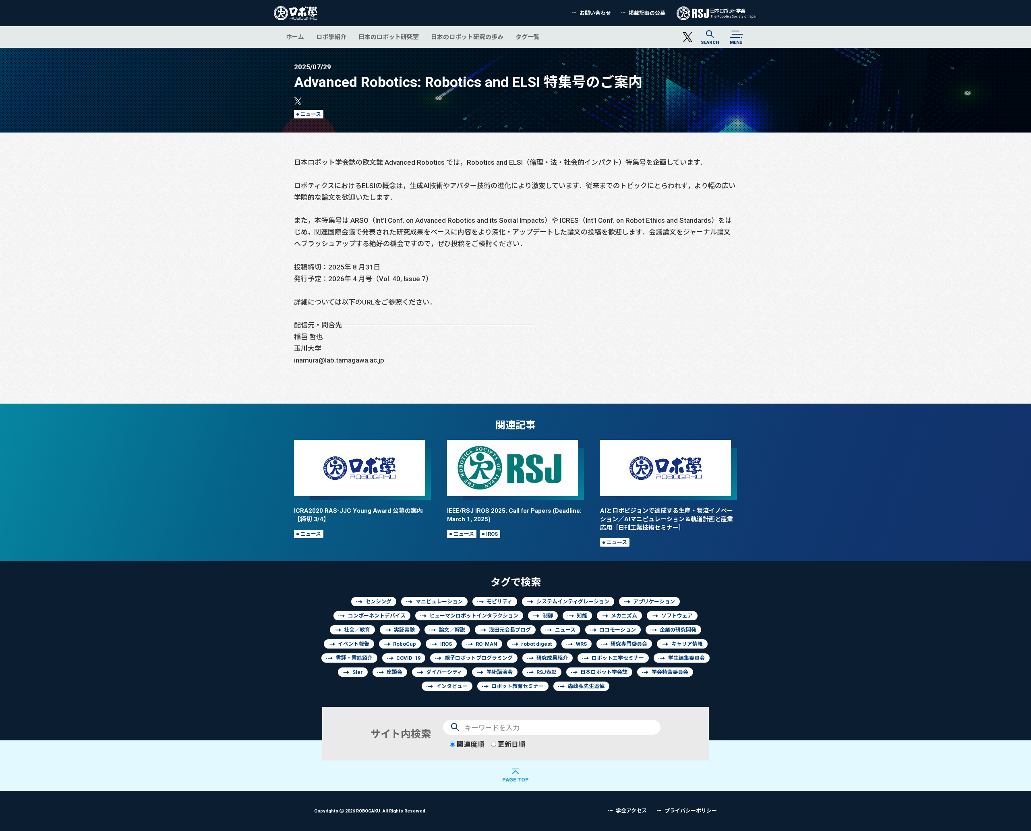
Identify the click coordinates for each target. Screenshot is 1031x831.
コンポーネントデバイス (377, 615)
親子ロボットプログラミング (479, 658)
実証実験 (404, 629)
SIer (357, 672)
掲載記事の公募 (647, 13)
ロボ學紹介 (331, 37)
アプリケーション (654, 601)
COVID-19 (408, 658)
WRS (581, 644)
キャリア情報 (687, 644)
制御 (547, 615)
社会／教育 (357, 629)
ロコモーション (617, 629)
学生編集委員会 (686, 658)
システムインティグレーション (572, 601)
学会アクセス (631, 810)
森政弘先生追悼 (586, 686)
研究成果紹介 (552, 658)
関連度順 (469, 744)
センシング (378, 601)
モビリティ (499, 601)
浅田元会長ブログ (510, 629)
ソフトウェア (677, 615)
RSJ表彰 (546, 672)
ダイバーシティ (444, 672)
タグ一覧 (528, 37)
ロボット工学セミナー (618, 658)
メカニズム (624, 615)
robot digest (536, 644)
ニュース (310, 114)
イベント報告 (353, 644)
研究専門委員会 (629, 644)
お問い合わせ (595, 13)
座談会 (394, 672)
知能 (582, 615)
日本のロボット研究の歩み (467, 37)
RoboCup (404, 644)
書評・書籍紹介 (354, 658)
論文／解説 (452, 629)
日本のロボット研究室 (388, 37)
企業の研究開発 (678, 629)
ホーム (295, 37)
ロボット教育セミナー (517, 686)
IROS (492, 534)
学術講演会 (500, 672)
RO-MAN (486, 644)
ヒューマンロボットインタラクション (473, 615)
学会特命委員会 (670, 672)
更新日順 (510, 744)
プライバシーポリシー (691, 810)
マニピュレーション (439, 601)
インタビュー (452, 686)
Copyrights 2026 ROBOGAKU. (370, 810)
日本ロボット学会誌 (603, 672)
